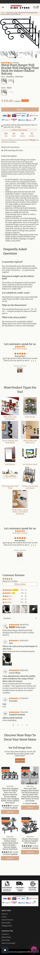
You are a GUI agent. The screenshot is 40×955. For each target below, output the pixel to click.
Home (2, 12)
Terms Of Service (7, 920)
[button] (6, 63)
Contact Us (5, 934)
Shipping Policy (7, 926)
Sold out (20, 109)
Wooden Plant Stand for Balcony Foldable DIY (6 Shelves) (30, 841)
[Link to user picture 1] (7, 659)
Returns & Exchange (8, 943)
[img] (20, 347)
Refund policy (6, 923)
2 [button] (17, 725)
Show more (20, 761)
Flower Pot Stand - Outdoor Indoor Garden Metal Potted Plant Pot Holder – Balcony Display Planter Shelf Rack (10, 844)
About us (5, 914)
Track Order (6, 940)
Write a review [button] (20, 584)
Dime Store (10, 786)
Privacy (4, 917)
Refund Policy (6, 937)
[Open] (5, 950)
